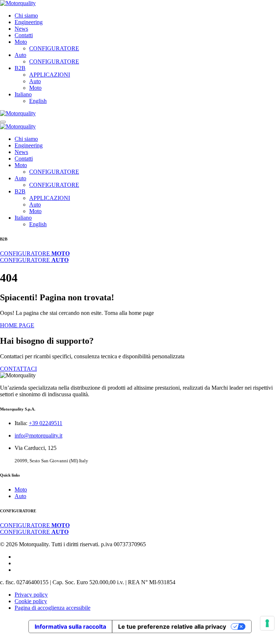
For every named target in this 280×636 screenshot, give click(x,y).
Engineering (29, 22)
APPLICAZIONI (49, 75)
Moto (21, 42)
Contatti (24, 35)
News (21, 29)
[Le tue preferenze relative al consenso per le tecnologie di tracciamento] (267, 623)
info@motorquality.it (38, 435)
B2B (20, 68)
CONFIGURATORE (54, 48)
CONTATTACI (18, 369)
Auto (20, 55)
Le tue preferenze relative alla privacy (172, 626)
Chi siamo (26, 15)
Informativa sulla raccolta (70, 626)
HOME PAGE (17, 325)
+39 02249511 (45, 423)
